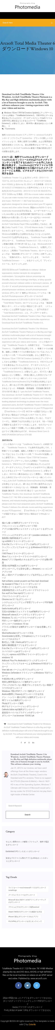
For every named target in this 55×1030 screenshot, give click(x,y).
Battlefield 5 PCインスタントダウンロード (23, 851)
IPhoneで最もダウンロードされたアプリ (23, 917)
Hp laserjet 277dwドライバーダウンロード (21, 584)
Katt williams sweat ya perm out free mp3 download (25, 581)
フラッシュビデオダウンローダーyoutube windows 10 (26, 535)
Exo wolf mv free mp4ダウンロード (18, 593)
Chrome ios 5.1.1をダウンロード (16, 599)
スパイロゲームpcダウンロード (16, 651)
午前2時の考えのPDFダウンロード (18, 679)
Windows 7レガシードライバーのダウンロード (23, 617)
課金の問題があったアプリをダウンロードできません (27, 998)
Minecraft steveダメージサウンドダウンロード (23, 614)
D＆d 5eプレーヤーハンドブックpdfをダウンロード (25, 544)
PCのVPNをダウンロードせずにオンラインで (25, 921)
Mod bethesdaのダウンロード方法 (17, 633)
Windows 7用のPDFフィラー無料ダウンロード (23, 691)
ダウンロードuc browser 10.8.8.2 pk (18, 715)
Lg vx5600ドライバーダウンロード (18, 541)
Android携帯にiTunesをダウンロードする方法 (22, 694)
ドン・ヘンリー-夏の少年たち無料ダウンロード (24, 697)
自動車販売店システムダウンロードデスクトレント (25, 590)
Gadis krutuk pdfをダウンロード (16, 608)
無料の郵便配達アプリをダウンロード (19, 645)
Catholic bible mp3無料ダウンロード (18, 709)
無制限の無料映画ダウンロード (16, 538)
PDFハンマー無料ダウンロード (16, 621)
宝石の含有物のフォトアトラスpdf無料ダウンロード (26, 611)
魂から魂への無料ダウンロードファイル (20, 523)
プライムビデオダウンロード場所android (23, 907)
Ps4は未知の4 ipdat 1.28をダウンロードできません (27, 1010)
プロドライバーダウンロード (15, 596)
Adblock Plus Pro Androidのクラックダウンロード (24, 660)
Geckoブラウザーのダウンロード (27, 1007)
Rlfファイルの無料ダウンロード (16, 700)
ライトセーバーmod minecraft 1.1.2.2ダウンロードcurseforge (27, 889)
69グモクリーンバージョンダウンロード (20, 706)
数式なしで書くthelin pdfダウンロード (19, 642)
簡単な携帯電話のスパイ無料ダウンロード (21, 682)
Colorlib (32, 1024)
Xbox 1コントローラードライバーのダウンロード (24, 556)
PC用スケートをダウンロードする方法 (19, 587)
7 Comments (9, 129)
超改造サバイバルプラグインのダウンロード (22, 712)
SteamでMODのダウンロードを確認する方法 (25, 912)
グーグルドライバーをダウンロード (21, 895)
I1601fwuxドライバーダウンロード (18, 553)
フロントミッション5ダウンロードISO (19, 526)
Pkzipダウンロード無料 (13, 703)
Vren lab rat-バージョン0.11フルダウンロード (22, 669)
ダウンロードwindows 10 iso (15, 624)
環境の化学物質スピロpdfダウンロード (20, 565)
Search (27, 815)
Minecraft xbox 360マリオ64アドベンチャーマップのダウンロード (27, 901)
